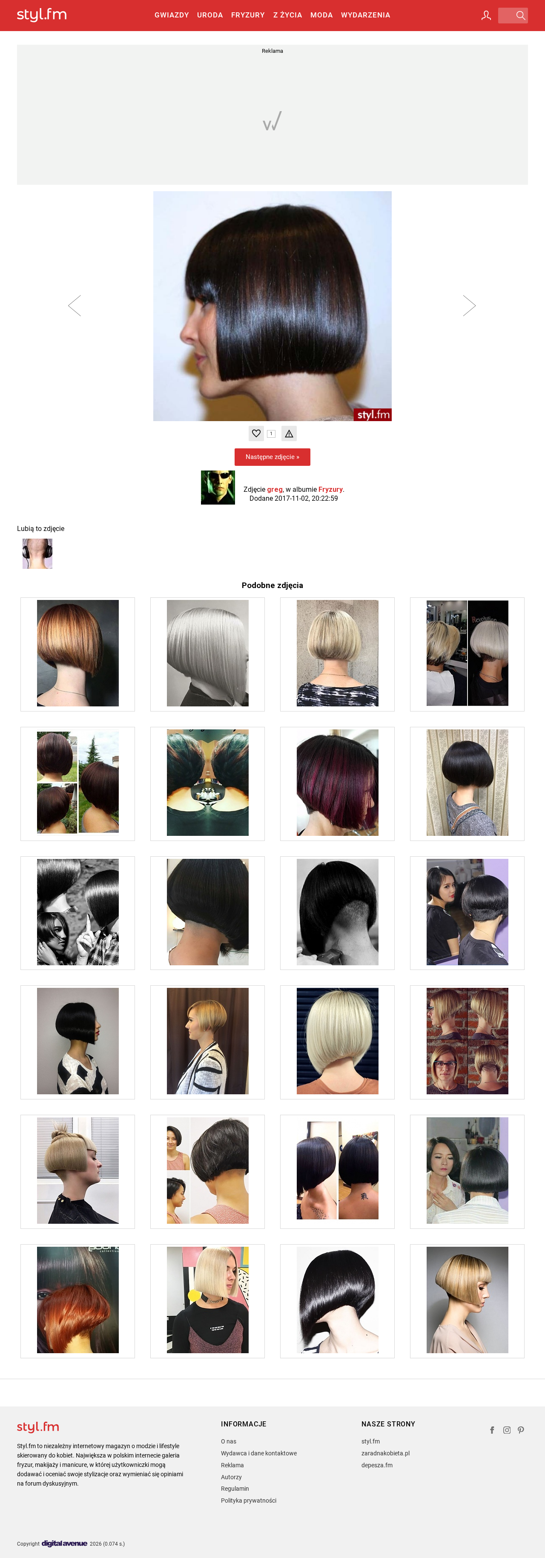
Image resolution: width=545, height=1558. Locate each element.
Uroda (210, 15)
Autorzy (231, 1477)
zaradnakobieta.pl (385, 1453)
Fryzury (248, 15)
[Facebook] (492, 1431)
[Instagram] (507, 1431)
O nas (228, 1441)
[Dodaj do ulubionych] (256, 433)
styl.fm (370, 1441)
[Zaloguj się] (486, 15)
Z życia (287, 15)
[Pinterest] (521, 1431)
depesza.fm (377, 1465)
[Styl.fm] (51, 16)
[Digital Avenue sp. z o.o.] (65, 1544)
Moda (321, 15)
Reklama (232, 1465)
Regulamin (235, 1488)
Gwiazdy (172, 15)
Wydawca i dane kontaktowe (259, 1453)
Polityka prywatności (248, 1500)
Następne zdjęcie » (272, 457)
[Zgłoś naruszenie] (289, 433)
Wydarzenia (365, 15)
